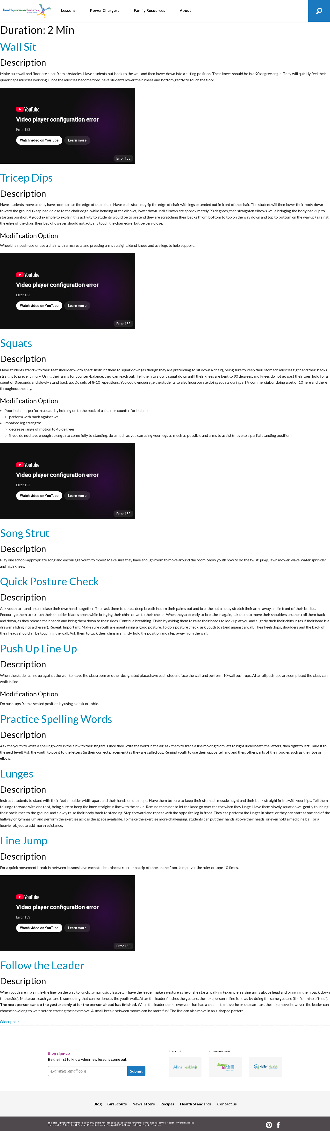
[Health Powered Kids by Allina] (27, 11)
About (185, 10)
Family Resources (149, 10)
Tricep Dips (26, 177)
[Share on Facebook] (278, 1124)
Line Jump (23, 840)
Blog (97, 1104)
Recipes (167, 1104)
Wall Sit (18, 46)
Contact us (227, 1104)
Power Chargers (104, 10)
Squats (16, 343)
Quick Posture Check (49, 581)
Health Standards (196, 1104)
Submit (136, 1071)
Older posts (10, 1021)
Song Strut (25, 533)
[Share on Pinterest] (269, 1124)
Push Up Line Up (38, 648)
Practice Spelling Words (56, 719)
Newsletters (143, 1104)
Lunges (16, 773)
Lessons (68, 10)
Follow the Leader (42, 965)
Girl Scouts (117, 1104)
